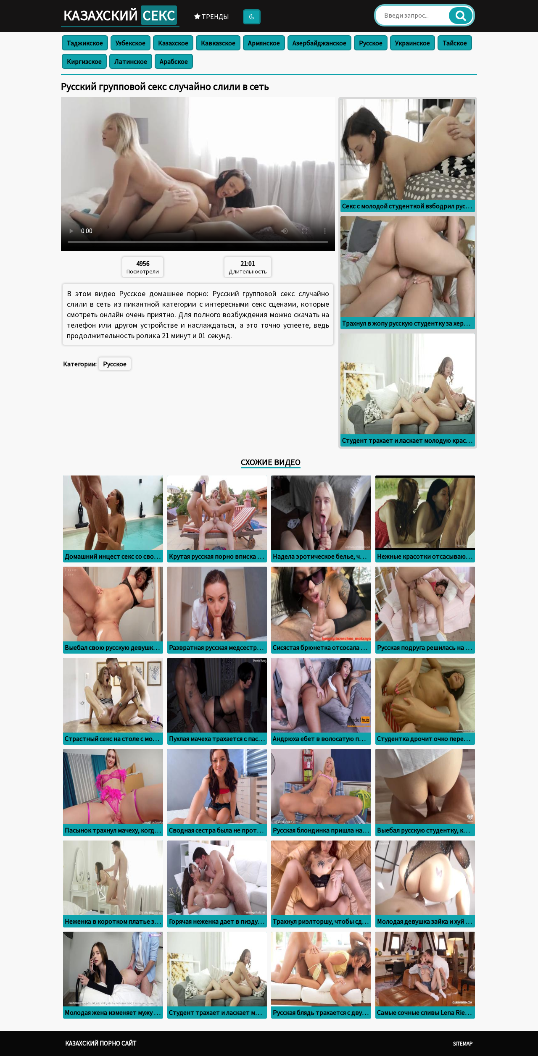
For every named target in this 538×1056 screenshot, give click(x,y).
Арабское (174, 61)
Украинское (412, 43)
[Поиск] (460, 15)
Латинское (130, 61)
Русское (370, 43)
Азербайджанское (319, 43)
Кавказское (218, 43)
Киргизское (84, 61)
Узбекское (130, 43)
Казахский (119, 15)
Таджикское (85, 43)
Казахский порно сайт (101, 1043)
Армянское (264, 43)
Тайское (455, 43)
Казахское (173, 43)
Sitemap (463, 1043)
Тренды (214, 16)
